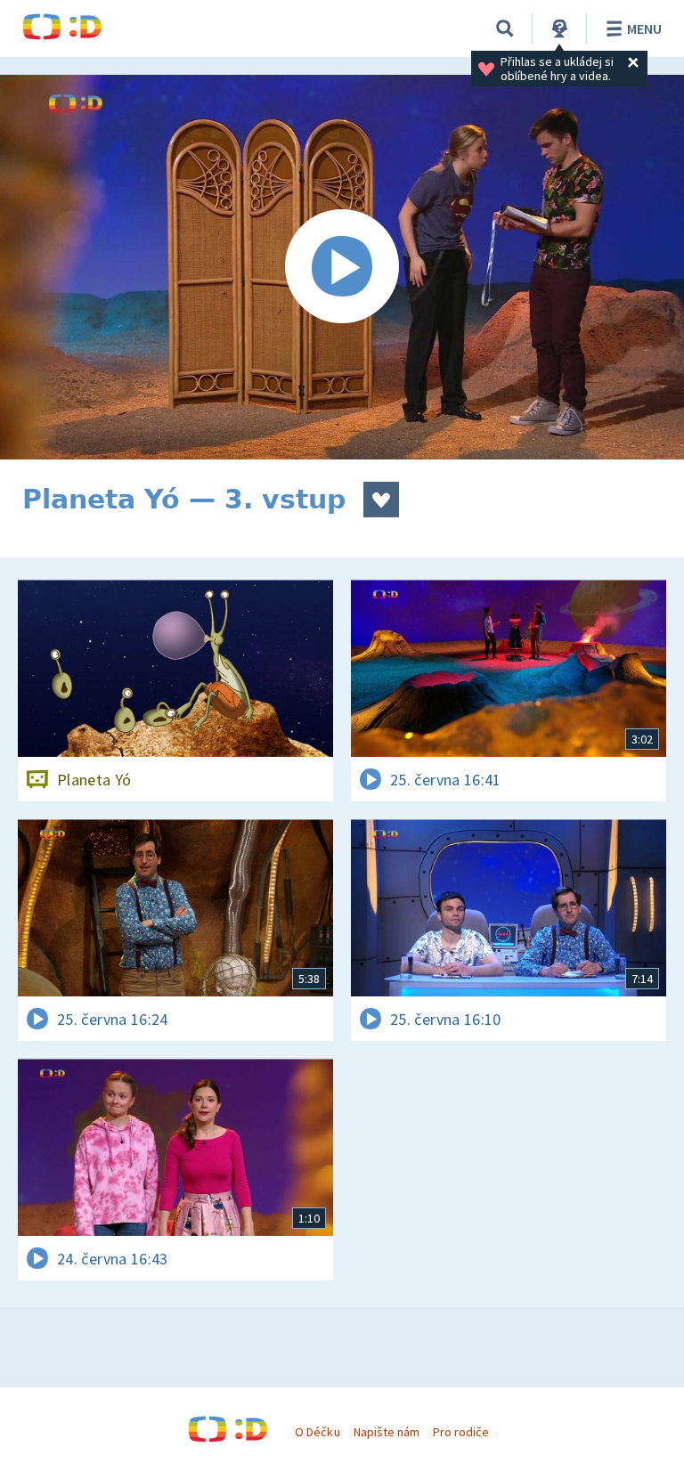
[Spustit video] (342, 267)
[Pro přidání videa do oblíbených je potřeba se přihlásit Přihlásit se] (381, 499)
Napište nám (386, 1432)
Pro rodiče (461, 1432)
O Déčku (317, 1432)
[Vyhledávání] (505, 28)
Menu (644, 28)
